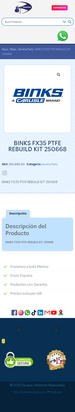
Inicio (5, 49)
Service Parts (25, 49)
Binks (13, 49)
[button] (58, 74)
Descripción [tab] (18, 214)
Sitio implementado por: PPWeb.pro (37, 392)
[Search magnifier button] (69, 21)
